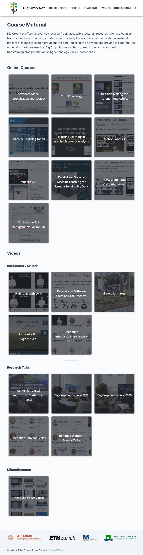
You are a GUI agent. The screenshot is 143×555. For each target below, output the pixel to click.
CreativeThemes (57, 550)
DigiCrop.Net (34, 8)
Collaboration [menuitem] (125, 8)
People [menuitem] (75, 8)
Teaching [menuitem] (90, 8)
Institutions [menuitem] (58, 8)
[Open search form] (135, 8)
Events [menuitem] (106, 8)
